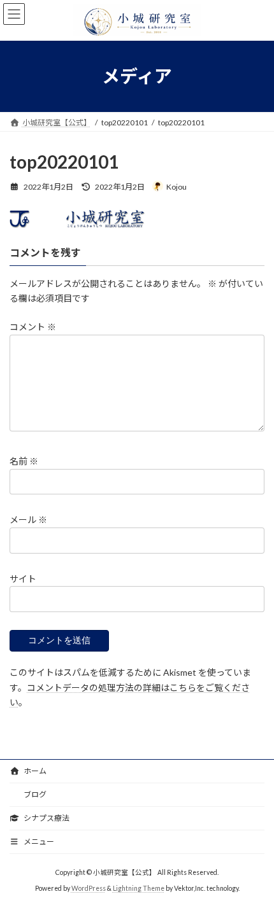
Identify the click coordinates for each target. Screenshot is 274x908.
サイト (23, 578)
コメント (33, 327)
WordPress (88, 888)
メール (28, 520)
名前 (24, 461)
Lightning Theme (138, 888)
